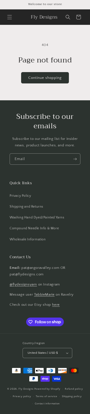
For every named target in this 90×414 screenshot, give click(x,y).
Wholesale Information (28, 239)
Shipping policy (72, 396)
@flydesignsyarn (23, 284)
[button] (9, 17)
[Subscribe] (75, 159)
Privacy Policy (20, 196)
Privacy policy (22, 396)
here (56, 305)
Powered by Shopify (47, 388)
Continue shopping (45, 78)
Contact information (47, 403)
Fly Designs (26, 388)
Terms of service (46, 396)
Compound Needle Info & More (34, 228)
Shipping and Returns (26, 207)
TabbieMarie (44, 294)
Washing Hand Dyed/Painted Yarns (37, 217)
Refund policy (74, 388)
